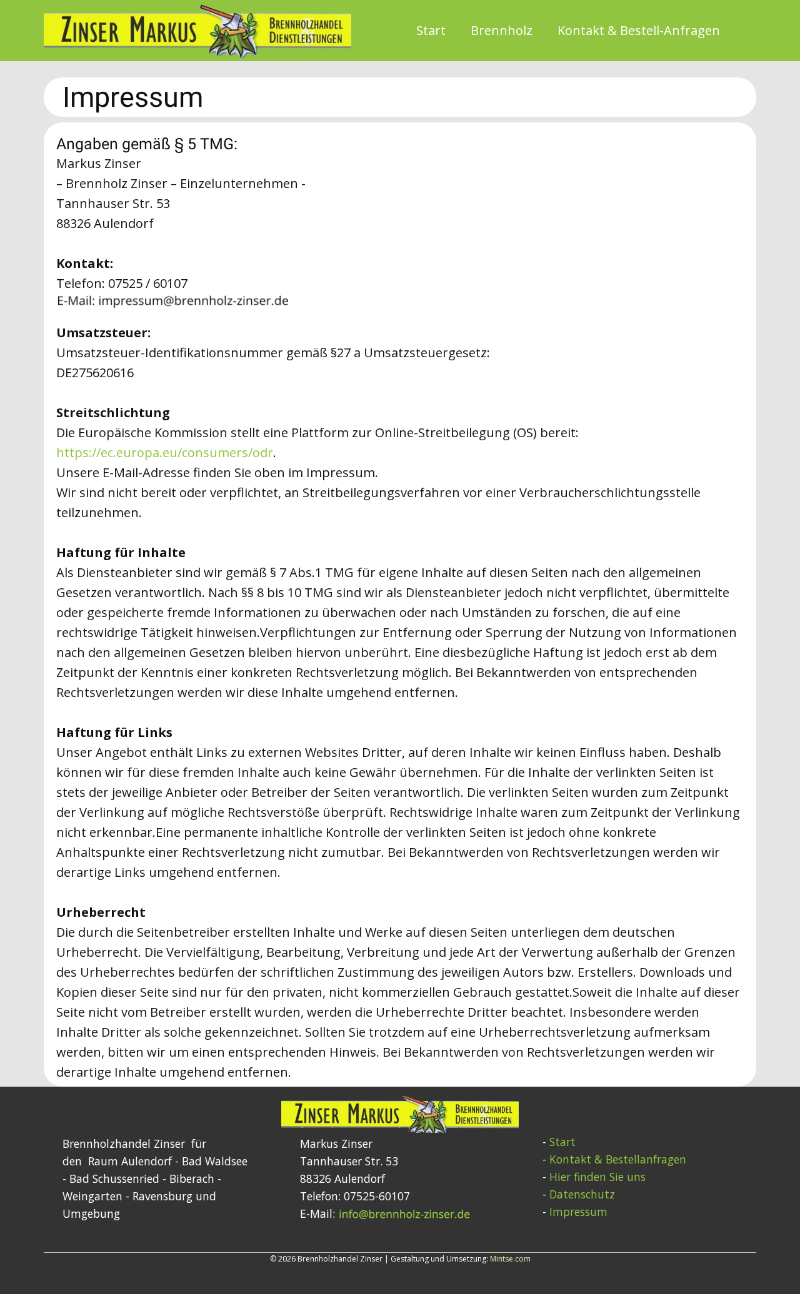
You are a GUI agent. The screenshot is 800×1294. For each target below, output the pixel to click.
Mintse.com (510, 1258)
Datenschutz (582, 1194)
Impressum (578, 1211)
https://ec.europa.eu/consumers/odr (164, 452)
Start (431, 30)
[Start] (197, 30)
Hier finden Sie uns (597, 1176)
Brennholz (501, 30)
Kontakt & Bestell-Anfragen (639, 30)
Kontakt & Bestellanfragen (617, 1159)
